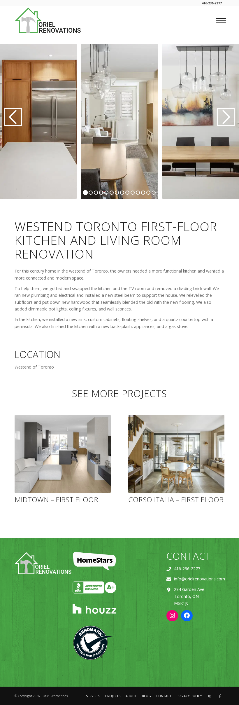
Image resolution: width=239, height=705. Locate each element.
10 (133, 193)
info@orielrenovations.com (199, 579)
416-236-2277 (187, 568)
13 (148, 193)
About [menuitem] (131, 696)
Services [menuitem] (93, 696)
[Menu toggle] (219, 21)
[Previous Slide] (13, 117)
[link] (48, 20)
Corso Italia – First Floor (176, 499)
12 (143, 193)
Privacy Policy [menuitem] (189, 696)
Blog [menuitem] (146, 696)
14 (154, 193)
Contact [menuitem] (163, 696)
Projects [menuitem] (112, 696)
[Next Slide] (226, 117)
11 (138, 193)
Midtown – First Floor (56, 499)
